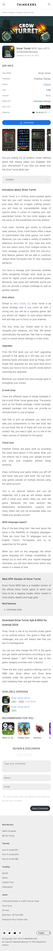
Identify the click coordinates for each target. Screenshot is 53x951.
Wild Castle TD (22, 303)
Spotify (5, 873)
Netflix (5, 878)
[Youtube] (15, 933)
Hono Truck (7, 906)
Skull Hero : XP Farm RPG (12, 915)
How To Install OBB (10, 859)
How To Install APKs (10, 854)
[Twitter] (9, 933)
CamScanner (7, 887)
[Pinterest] (20, 933)
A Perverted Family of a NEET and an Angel (20, 901)
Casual (19, 12)
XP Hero (5, 910)
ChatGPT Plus (8, 882)
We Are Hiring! (8, 836)
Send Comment (40, 808)
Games (12, 12)
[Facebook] (4, 933)
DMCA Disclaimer (9, 831)
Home (4, 12)
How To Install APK (10, 850)
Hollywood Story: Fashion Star (15, 919)
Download (27, 122)
